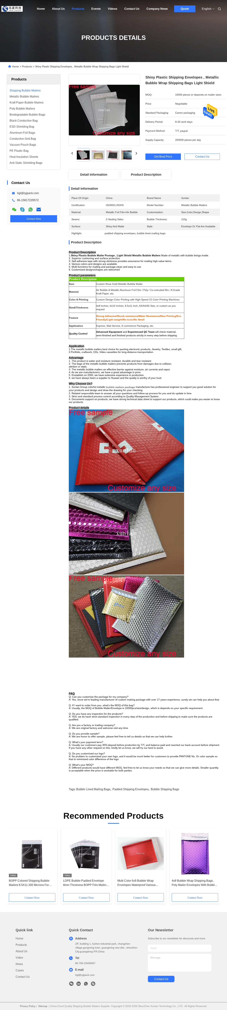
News (19, 964)
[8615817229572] (85, 984)
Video (19, 957)
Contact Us (131, 8)
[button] (13, 861)
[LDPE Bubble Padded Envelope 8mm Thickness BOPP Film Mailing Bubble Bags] (86, 853)
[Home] (12, 9)
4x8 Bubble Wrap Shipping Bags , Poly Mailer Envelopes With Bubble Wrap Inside (194, 883)
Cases (20, 970)
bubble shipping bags (165, 789)
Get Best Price (163, 156)
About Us (58, 8)
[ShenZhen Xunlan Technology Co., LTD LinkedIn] (78, 984)
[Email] (38, 209)
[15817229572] (93, 984)
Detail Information (93, 174)
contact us (161, 979)
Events (96, 8)
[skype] (22, 209)
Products (78, 8)
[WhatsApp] (30, 209)
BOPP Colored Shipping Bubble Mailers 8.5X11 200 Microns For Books (29, 883)
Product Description (146, 174)
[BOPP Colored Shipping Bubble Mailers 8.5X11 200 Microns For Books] (32, 853)
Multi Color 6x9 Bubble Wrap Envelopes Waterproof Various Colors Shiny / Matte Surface (136, 883)
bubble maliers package (120, 387)
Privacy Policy (27, 1006)
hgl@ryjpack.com (28, 193)
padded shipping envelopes (130, 789)
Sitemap (42, 1006)
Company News (157, 8)
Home (41, 8)
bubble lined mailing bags (93, 789)
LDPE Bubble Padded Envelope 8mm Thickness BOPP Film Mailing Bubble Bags (85, 883)
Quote (185, 8)
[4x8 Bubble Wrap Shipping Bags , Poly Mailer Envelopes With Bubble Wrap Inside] (195, 853)
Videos (112, 8)
